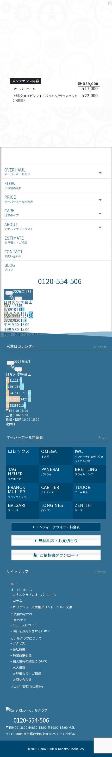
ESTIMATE (15, 240)
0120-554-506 (60, 281)
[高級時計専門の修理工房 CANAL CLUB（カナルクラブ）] (26, 710)
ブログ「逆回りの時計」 (27, 686)
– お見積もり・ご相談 (25, 673)
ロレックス (19, 451)
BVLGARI (16, 507)
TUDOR (82, 489)
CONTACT (13, 253)
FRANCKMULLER (18, 491)
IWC (89, 455)
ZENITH (83, 507)
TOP (13, 583)
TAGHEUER (15, 473)
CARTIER (50, 489)
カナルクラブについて (26, 638)
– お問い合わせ (21, 679)
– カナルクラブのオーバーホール (33, 594)
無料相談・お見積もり (58, 540)
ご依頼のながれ (21, 614)
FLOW (13, 185)
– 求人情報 (17, 667)
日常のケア (18, 620)
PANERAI (50, 471)
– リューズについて (24, 625)
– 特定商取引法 (21, 655)
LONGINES (52, 507)
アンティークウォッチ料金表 (57, 526)
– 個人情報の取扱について (28, 661)
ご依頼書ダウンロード (59, 555)
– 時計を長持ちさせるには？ (30, 631)
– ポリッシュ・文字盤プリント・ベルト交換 (41, 607)
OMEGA (49, 453)
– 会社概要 (17, 649)
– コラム (16, 600)
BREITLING (86, 471)
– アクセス (17, 643)
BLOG (9, 267)
